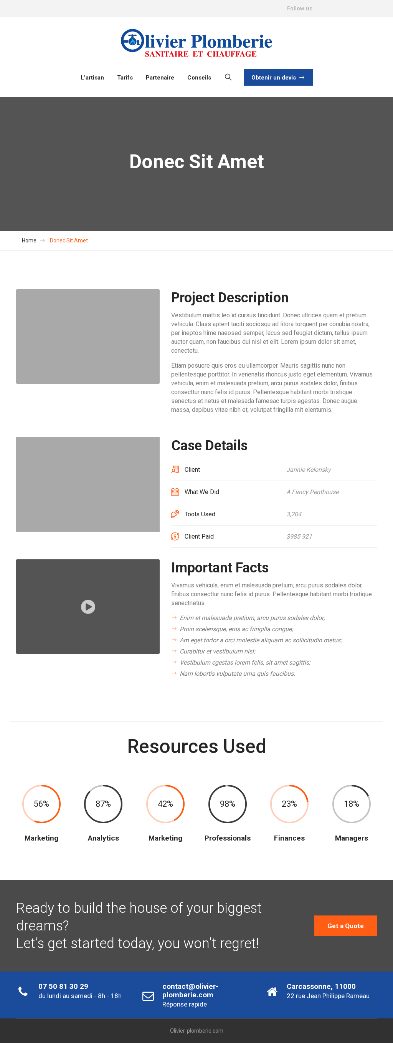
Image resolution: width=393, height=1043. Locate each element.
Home (29, 240)
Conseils (199, 77)
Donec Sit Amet (69, 240)
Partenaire (160, 77)
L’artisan (92, 77)
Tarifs (125, 77)
